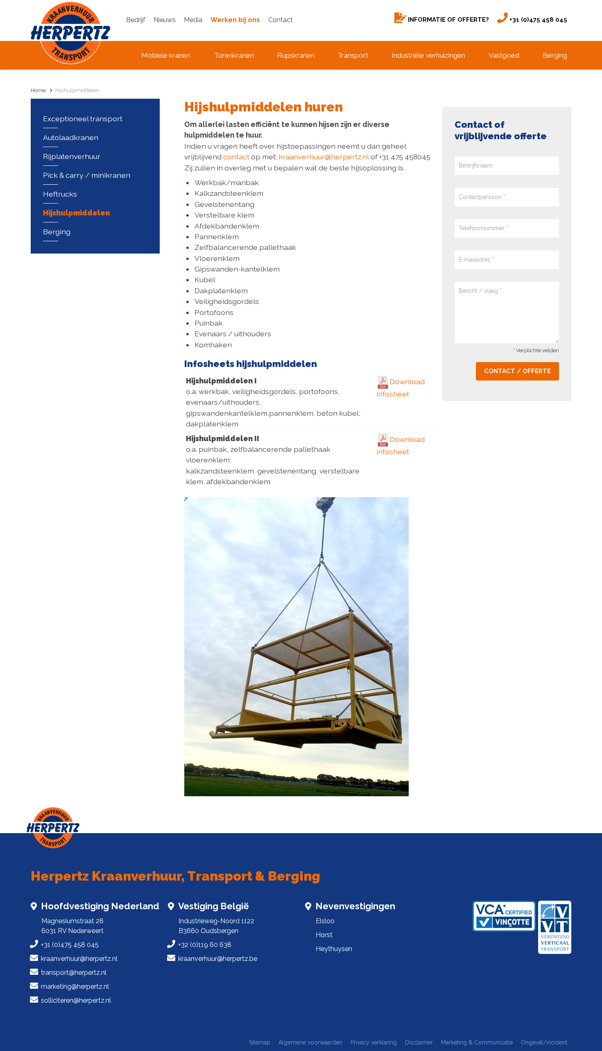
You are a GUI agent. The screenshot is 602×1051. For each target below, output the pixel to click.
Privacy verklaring (374, 1043)
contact (236, 156)
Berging (555, 55)
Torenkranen (234, 55)
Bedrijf (135, 20)
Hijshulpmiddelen (77, 90)
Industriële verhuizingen (428, 55)
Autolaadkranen (70, 137)
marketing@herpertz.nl (75, 986)
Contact (280, 20)
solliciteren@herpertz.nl (76, 1000)
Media (193, 20)
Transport (352, 55)
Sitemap (259, 1043)
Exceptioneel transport (82, 118)
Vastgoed (504, 55)
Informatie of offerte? (447, 19)
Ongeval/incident (544, 1043)
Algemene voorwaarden (310, 1043)
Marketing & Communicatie (477, 1043)
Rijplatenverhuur (71, 156)
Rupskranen (296, 55)
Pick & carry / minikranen (86, 175)
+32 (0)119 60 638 (205, 945)
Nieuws (165, 20)
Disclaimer (419, 1043)
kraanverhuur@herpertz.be (217, 959)
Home (38, 90)
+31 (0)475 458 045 (537, 19)
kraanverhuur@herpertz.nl (323, 156)
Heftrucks (60, 194)
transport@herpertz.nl (73, 972)
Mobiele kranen (165, 55)
